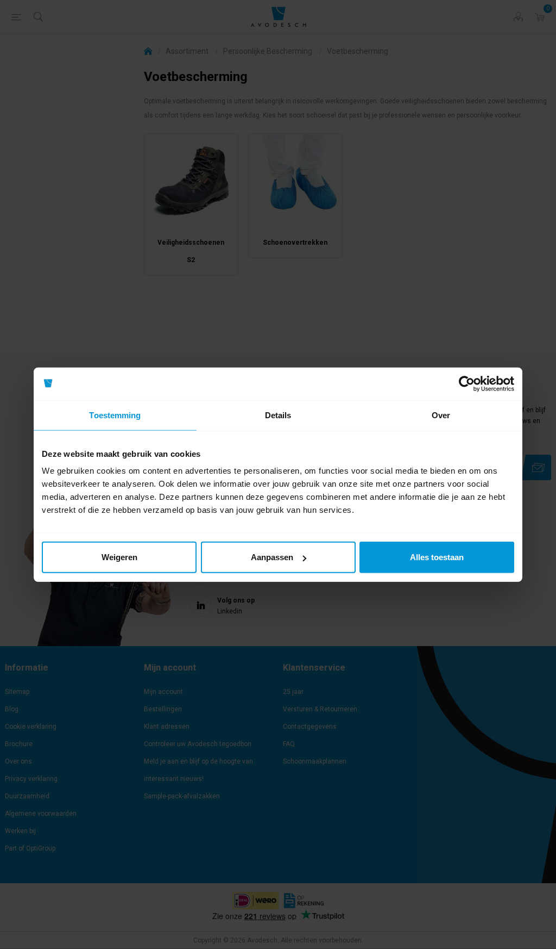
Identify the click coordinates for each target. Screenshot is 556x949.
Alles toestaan (437, 557)
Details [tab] (278, 414)
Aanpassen (272, 557)
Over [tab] (441, 414)
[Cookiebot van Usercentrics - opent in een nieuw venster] (466, 383)
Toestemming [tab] (115, 414)
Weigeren (119, 557)
